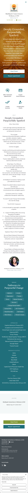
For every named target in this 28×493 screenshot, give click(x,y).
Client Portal (14, 71)
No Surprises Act (5, 448)
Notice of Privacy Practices (7, 446)
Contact (19, 20)
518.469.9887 (10, 20)
